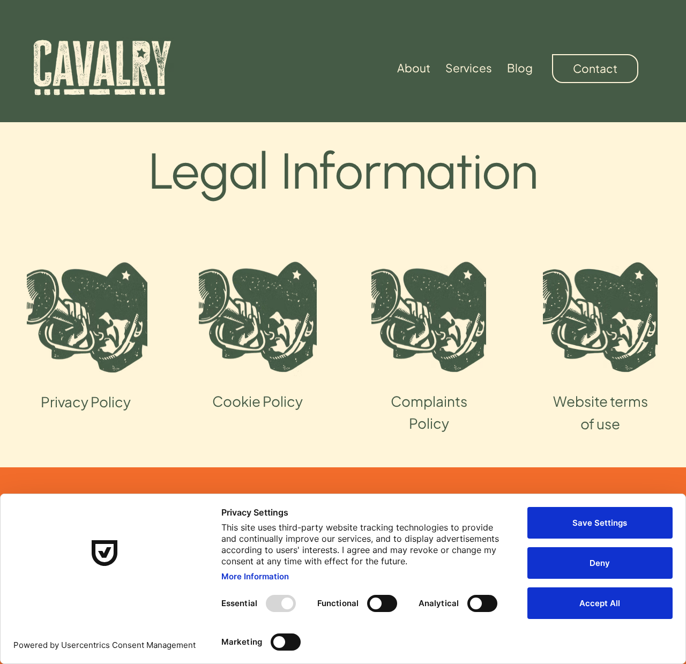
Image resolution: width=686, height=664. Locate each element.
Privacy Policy (86, 402)
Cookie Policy (257, 401)
